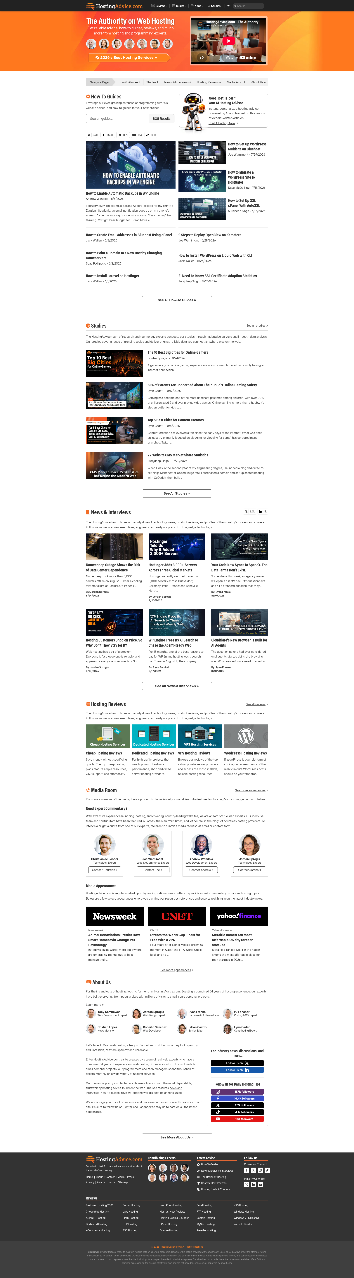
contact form (221, 826)
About (99, 1177)
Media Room (235, 82)
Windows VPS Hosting (246, 1218)
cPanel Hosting (168, 1224)
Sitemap (123, 1182)
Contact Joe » (153, 870)
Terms (111, 1182)
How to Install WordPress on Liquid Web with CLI (215, 255)
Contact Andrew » (201, 870)
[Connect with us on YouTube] (260, 1184)
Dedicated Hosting (96, 1224)
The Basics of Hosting (213, 1177)
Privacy (90, 1182)
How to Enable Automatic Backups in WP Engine (122, 193)
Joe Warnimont (238, 154)
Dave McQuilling (238, 187)
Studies (216, 6)
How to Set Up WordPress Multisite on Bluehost (247, 146)
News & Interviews (176, 82)
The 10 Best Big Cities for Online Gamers (178, 352)
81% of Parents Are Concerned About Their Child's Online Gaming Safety (202, 384)
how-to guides (110, 1093)
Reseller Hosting (206, 1230)
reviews (126, 1093)
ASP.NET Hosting (95, 1218)
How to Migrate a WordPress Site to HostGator (241, 177)
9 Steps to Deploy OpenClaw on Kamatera (209, 234)
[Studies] (228, 6)
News (198, 6)
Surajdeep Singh (238, 211)
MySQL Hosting (206, 1224)
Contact (110, 1177)
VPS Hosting (241, 1205)
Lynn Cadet (155, 391)
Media (120, 1177)
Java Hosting (130, 1211)
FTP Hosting (204, 1211)
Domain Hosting (169, 1230)
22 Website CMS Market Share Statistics (178, 455)
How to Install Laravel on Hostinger (112, 275)
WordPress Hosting (171, 1205)
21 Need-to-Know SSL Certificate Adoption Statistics (217, 275)
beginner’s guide (171, 1093)
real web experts (168, 1059)
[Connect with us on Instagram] (260, 1170)
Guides (180, 6)
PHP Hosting (130, 1224)
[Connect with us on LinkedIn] (253, 1184)
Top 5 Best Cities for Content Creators (176, 419)
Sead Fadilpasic (96, 263)
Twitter (127, 1107)
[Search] (235, 6)
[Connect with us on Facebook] (246, 1170)
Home (89, 1177)
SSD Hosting (130, 1230)
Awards (101, 1182)
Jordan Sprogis (157, 358)
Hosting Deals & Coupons (215, 1189)
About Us (257, 82)
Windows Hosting (244, 1211)
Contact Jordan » (249, 870)
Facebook (145, 1107)
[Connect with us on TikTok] (267, 1170)
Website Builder (243, 1224)
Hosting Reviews (208, 82)
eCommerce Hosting (98, 1230)
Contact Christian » (105, 870)
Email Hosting (204, 1205)
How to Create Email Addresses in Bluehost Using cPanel (129, 234)
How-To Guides (128, 82)
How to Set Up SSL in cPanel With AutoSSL (244, 203)
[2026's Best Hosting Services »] (130, 61)
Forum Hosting (131, 1205)
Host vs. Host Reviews (214, 1183)
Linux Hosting (130, 1218)
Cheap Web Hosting (97, 1211)
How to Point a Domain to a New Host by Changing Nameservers (124, 255)
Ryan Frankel (223, 592)
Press (130, 1177)
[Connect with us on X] (253, 1170)
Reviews (160, 6)
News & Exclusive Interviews (217, 1170)
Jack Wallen (94, 240)
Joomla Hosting (206, 1218)
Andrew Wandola (97, 199)
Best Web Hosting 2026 (99, 1205)
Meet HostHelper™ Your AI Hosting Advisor (226, 100)
